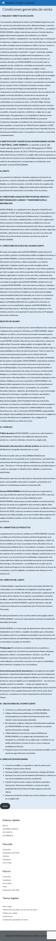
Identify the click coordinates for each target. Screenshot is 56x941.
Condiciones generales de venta (15, 919)
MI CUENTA (7, 832)
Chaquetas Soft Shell (11, 853)
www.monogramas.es (18, 35)
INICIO (5, 825)
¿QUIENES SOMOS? (10, 829)
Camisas (6, 856)
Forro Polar (7, 863)
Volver (5, 806)
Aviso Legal (7, 906)
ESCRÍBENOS (8, 835)
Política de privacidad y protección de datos (20, 909)
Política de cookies (10, 913)
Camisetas (7, 849)
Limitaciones (8, 916)
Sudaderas (7, 859)
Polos (5, 886)
